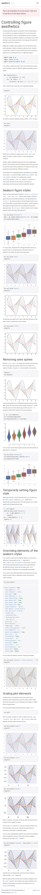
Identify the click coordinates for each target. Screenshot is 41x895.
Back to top (36, 890)
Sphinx (11, 892)
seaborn (5, 3)
